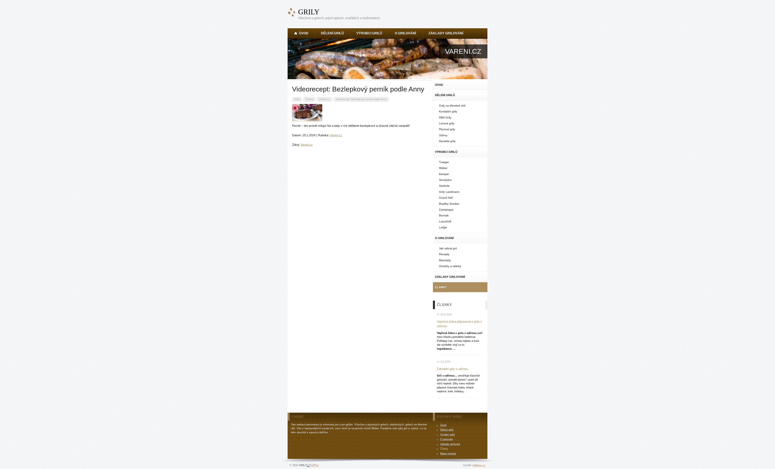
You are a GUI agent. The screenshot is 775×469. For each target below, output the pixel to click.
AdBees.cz (478, 465)
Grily (308, 12)
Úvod (443, 425)
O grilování (446, 439)
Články (444, 448)
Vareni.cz (336, 135)
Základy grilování (450, 444)
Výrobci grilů (447, 434)
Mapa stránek (448, 453)
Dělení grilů (446, 429)
